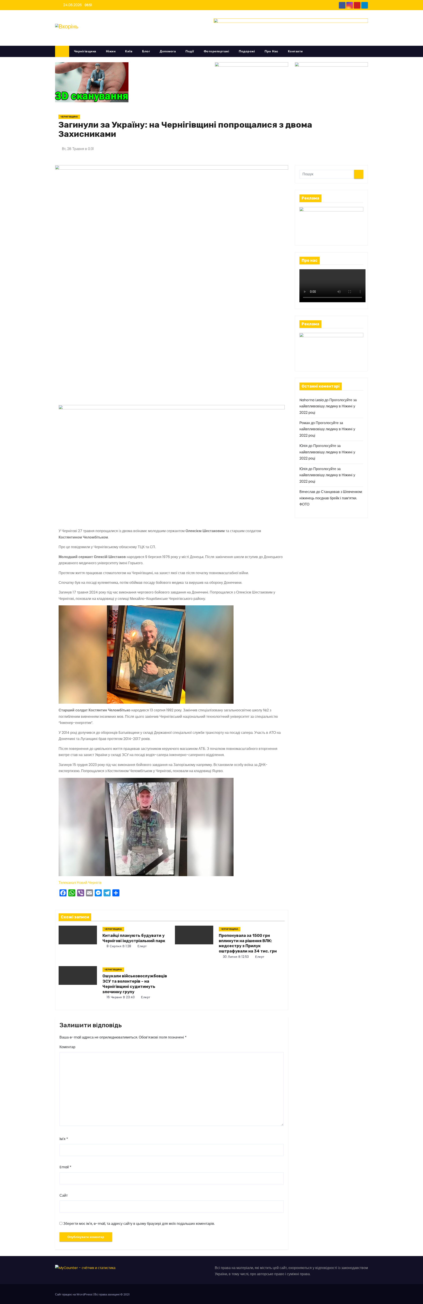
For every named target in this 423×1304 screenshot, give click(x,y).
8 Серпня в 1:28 (118, 946)
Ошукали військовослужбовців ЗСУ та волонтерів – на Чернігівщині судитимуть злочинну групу (134, 984)
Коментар (67, 1046)
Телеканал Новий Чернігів (80, 882)
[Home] (62, 51)
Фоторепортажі (216, 51)
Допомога (168, 51)
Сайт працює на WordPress (74, 1294)
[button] (366, 51)
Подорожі (247, 51)
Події (190, 51)
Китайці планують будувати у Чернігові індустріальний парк (133, 938)
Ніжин (111, 51)
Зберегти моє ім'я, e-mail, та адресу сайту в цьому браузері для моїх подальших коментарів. (139, 1223)
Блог (146, 51)
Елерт (142, 946)
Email (65, 1167)
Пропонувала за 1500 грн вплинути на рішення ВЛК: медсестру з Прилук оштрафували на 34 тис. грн (248, 943)
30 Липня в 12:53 (235, 956)
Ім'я (63, 1138)
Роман (304, 422)
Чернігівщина (85, 51)
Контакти (295, 51)
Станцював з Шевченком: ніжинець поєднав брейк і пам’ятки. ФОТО (330, 498)
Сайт (63, 1195)
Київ (128, 51)
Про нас (271, 51)
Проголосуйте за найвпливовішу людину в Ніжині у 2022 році (328, 406)
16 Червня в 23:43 (120, 997)
